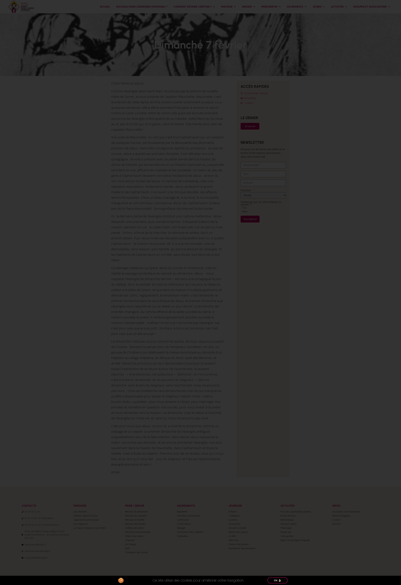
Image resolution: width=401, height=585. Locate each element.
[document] (200, 292)
